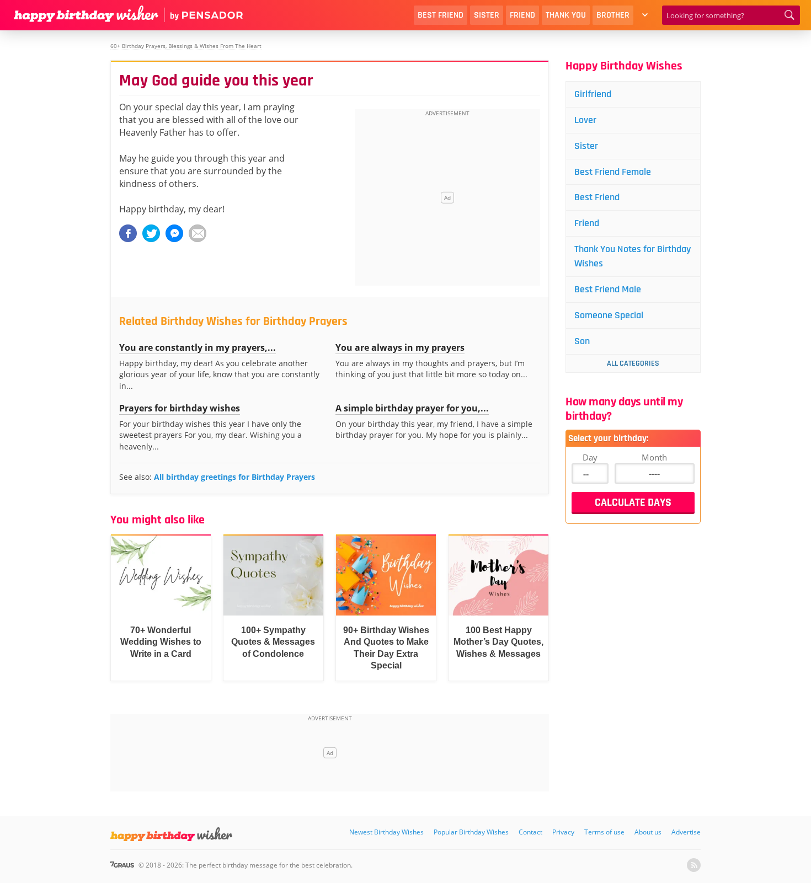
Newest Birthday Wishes (386, 832)
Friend (522, 15)
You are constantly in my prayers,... (197, 347)
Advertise (686, 832)
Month (654, 457)
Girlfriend (592, 94)
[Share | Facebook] (128, 233)
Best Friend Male (607, 289)
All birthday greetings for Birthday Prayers (234, 477)
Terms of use (604, 832)
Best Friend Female (612, 171)
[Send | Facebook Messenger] (174, 233)
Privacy (563, 832)
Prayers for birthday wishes (179, 408)
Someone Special (608, 315)
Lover (585, 120)
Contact (530, 832)
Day (590, 457)
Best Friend (440, 15)
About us (647, 832)
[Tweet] (151, 233)
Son (582, 341)
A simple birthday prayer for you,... (412, 408)
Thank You (566, 15)
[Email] (197, 233)
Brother (612, 15)
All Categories (633, 363)
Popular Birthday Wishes (471, 832)
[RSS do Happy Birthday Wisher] (694, 865)
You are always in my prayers (400, 347)
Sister (486, 15)
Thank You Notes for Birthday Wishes (632, 256)
